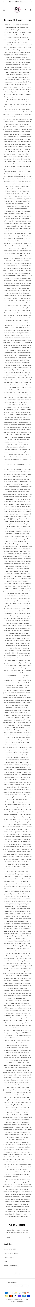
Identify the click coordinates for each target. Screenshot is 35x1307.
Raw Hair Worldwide (16, 1299)
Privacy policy (20, 1301)
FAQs (5, 1261)
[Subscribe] (29, 1238)
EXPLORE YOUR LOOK (11, 1253)
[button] (4, 10)
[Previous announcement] (3, 2)
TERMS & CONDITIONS (11, 1266)
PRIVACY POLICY (9, 1257)
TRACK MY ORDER (10, 1249)
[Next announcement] (32, 2)
